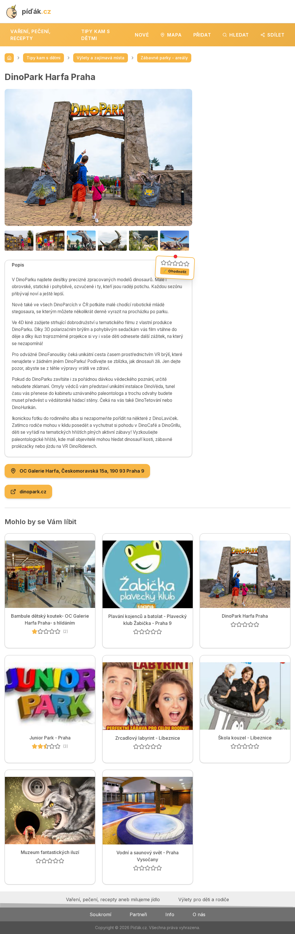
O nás (199, 914)
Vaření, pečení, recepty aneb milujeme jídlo (113, 899)
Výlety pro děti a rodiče (203, 899)
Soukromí (100, 914)
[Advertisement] (245, 108)
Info (169, 914)
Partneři (138, 914)
